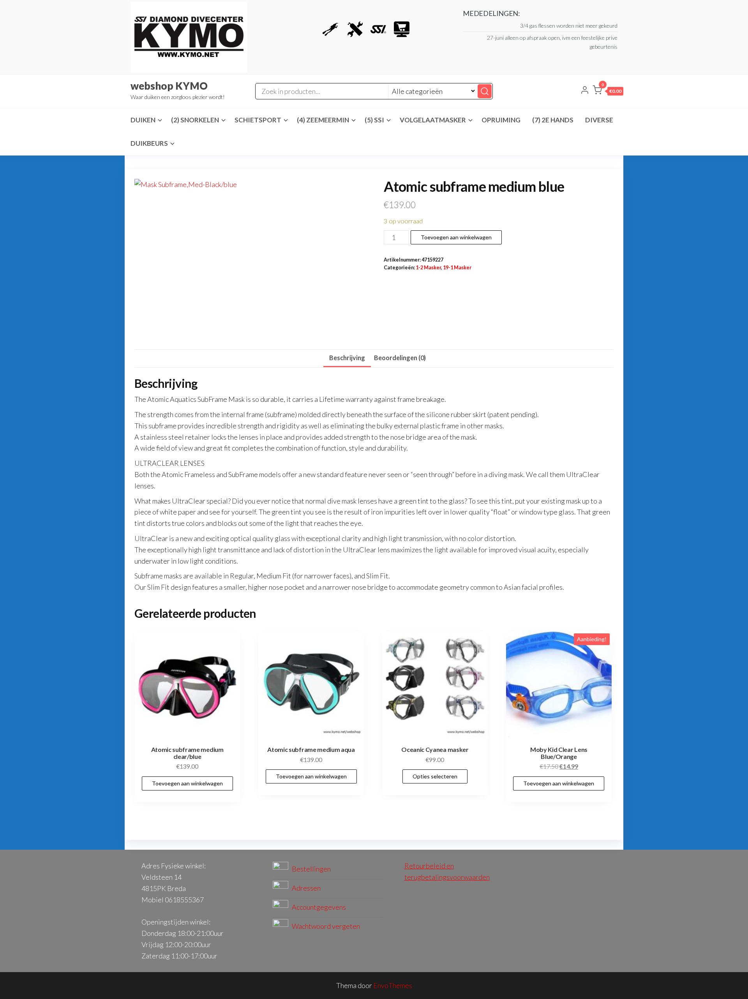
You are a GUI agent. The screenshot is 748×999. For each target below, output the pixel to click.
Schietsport (258, 120)
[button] (608, 91)
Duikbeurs (149, 143)
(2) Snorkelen (195, 120)
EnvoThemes (392, 985)
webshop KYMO (169, 86)
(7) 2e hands (552, 120)
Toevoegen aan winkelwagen (456, 237)
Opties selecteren (435, 776)
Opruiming (501, 120)
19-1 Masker (457, 268)
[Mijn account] (584, 91)
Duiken (143, 120)
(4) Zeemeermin (323, 120)
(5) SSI (374, 120)
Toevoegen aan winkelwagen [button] (187, 783)
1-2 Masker (428, 268)
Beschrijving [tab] (347, 357)
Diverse (599, 120)
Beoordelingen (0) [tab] (400, 357)
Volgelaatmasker (433, 120)
